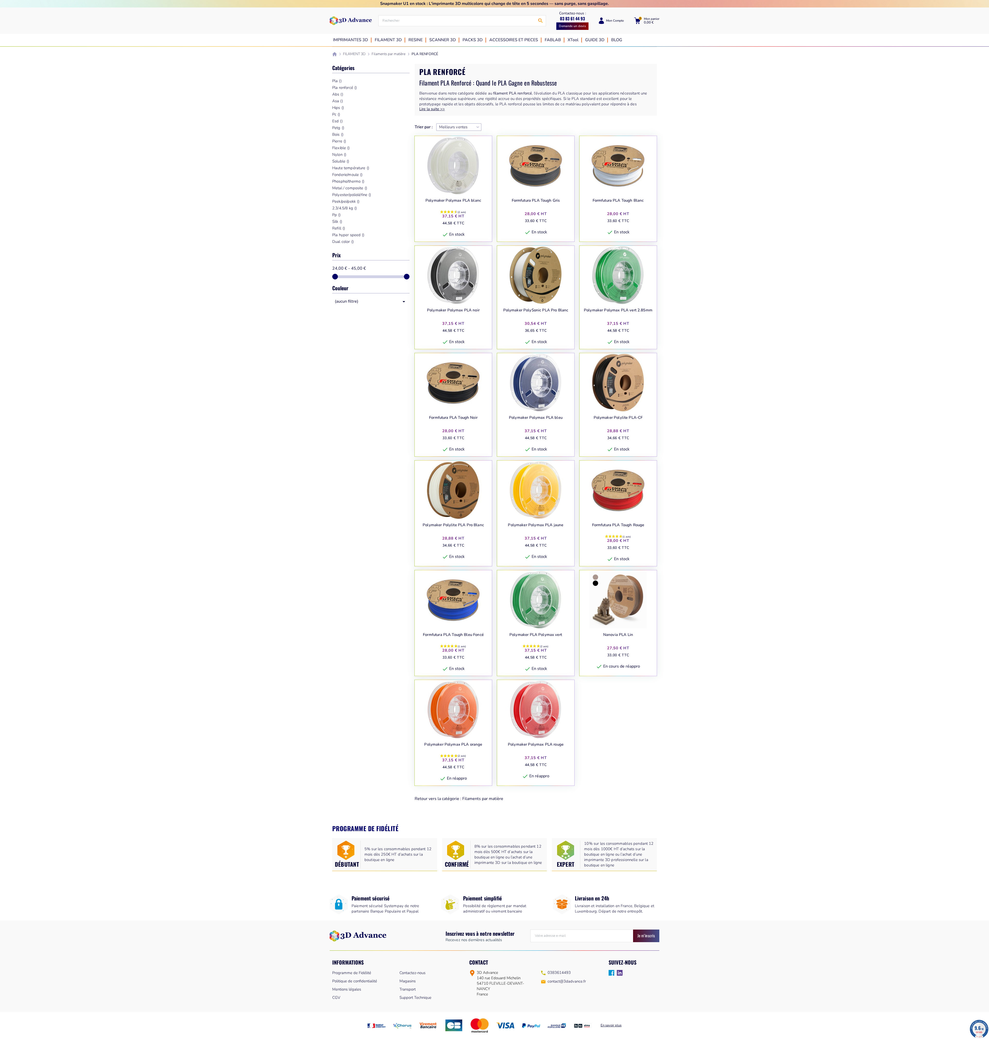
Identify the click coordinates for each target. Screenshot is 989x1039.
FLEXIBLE (341, 147)
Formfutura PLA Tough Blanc (618, 200)
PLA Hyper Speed (348, 234)
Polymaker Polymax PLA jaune (535, 525)
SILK (337, 221)
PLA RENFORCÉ (344, 87)
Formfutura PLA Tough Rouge (618, 525)
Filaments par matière (482, 799)
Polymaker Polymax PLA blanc (453, 200)
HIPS (338, 107)
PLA (337, 80)
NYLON (339, 154)
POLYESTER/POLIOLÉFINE (351, 194)
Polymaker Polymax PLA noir (453, 310)
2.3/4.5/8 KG (344, 208)
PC (336, 114)
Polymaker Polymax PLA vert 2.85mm (618, 310)
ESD (337, 121)
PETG (338, 127)
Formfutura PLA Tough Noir (453, 417)
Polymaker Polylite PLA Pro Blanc (453, 525)
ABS (337, 94)
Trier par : (424, 127)
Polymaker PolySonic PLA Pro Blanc (535, 310)
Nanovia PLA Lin (618, 634)
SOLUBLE (340, 161)
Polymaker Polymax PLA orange (453, 744)
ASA (337, 101)
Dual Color (343, 241)
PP (336, 214)
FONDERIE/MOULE (347, 174)
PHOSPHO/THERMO (348, 181)
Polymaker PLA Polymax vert (535, 634)
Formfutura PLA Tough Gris (536, 200)
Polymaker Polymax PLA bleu (535, 417)
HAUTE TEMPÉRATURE (350, 168)
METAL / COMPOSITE (349, 188)
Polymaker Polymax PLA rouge (536, 744)
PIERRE (339, 141)
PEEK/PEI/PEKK (345, 201)
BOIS (337, 134)
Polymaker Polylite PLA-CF (618, 417)
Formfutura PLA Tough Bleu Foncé (453, 634)
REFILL (338, 228)
